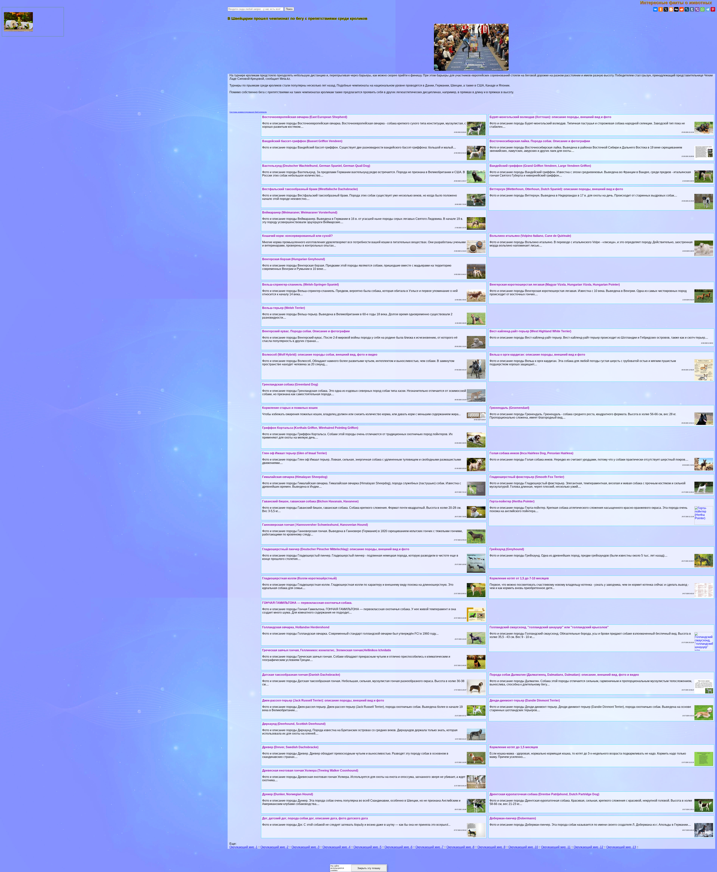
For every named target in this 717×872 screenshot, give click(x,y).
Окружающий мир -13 (621, 847)
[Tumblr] (692, 9)
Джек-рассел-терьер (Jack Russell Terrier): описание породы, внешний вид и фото (323, 700)
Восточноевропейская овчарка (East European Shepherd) (304, 117)
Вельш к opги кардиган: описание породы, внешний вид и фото (537, 354)
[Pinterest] (713, 9)
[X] (666, 9)
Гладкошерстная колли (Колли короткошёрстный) (299, 578)
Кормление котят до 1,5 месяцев (514, 747)
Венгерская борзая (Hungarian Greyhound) (293, 259)
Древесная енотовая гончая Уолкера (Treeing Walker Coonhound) (310, 770)
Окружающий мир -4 (336, 847)
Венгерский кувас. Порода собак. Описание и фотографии (306, 331)
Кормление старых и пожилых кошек (290, 407)
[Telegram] (707, 9)
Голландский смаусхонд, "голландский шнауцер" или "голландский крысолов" (549, 627)
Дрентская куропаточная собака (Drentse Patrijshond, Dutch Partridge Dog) (544, 794)
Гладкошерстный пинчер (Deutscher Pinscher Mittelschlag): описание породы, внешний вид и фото (335, 549)
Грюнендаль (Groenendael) (509, 407)
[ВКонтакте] (655, 9)
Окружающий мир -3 (305, 847)
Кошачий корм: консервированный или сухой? (297, 235)
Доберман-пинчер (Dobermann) (513, 818)
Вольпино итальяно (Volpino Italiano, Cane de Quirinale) (530, 235)
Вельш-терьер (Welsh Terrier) (283, 307)
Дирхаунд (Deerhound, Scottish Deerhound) (293, 723)
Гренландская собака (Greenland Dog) (290, 384)
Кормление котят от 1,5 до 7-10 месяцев (519, 578)
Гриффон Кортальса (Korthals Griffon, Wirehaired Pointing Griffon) (310, 427)
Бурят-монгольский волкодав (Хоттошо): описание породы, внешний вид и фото (550, 117)
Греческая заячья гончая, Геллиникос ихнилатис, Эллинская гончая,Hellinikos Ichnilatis (326, 650)
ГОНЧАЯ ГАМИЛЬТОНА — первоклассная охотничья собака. (307, 602)
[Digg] (676, 9)
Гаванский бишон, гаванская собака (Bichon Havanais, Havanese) (310, 501)
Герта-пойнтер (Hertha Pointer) (512, 501)
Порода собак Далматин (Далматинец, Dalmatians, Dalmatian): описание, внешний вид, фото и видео (564, 674)
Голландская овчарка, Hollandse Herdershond (295, 627)
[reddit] (681, 9)
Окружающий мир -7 (429, 847)
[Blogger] (671, 9)
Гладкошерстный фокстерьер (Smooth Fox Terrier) (527, 476)
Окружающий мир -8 (460, 847)
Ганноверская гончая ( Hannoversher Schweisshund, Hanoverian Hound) (315, 524)
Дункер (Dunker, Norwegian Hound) (287, 794)
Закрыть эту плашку (368, 868)
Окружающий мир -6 (398, 847)
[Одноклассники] (660, 9)
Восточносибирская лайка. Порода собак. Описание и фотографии (540, 141)
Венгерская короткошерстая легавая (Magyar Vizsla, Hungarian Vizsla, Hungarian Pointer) (555, 284)
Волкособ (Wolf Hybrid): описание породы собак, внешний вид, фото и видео (319, 354)
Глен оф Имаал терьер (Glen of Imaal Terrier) (294, 453)
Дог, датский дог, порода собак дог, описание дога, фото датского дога (315, 818)
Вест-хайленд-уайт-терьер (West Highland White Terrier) (530, 331)
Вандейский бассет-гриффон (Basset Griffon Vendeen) (302, 141)
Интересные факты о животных (678, 2)
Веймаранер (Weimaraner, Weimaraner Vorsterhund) (299, 212)
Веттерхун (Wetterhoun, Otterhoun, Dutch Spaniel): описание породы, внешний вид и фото (556, 189)
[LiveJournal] (687, 9)
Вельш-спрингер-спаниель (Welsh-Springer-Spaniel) (300, 284)
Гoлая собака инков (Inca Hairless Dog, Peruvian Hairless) (531, 453)
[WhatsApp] (702, 9)
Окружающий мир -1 (243, 847)
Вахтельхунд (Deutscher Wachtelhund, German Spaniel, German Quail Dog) (316, 165)
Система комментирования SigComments (248, 112)
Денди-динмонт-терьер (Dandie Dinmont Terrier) (525, 700)
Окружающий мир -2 (274, 847)
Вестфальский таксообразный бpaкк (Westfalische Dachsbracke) (310, 189)
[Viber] (697, 9)
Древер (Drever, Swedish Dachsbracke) (290, 747)
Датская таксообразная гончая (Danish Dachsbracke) (301, 674)
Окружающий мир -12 (588, 847)
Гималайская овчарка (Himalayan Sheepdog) (294, 476)
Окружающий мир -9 (491, 847)
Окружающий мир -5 (367, 847)
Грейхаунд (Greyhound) (507, 549)
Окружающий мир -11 (556, 847)
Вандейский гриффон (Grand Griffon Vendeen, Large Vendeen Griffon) (540, 165)
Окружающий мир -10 (523, 847)
